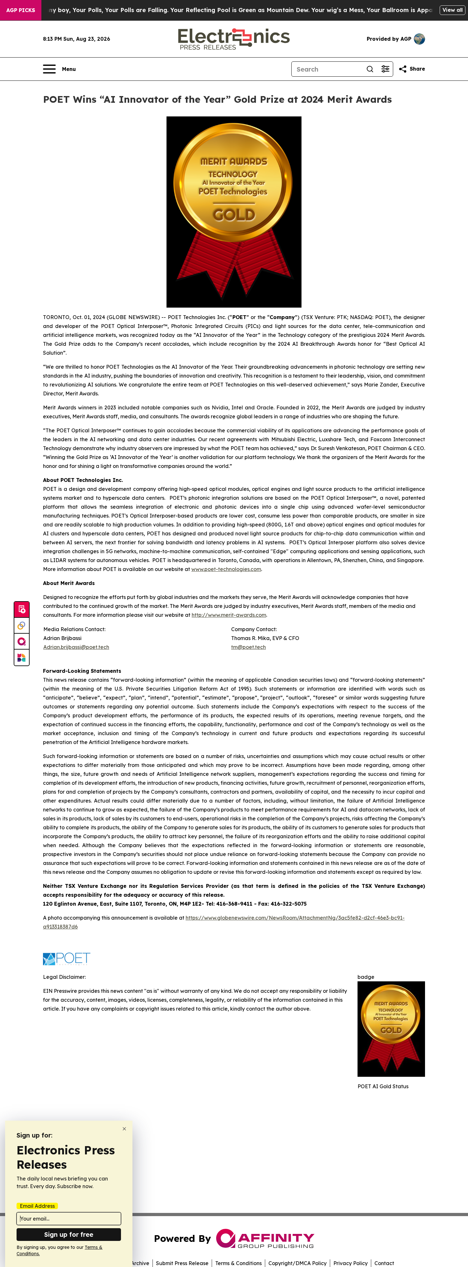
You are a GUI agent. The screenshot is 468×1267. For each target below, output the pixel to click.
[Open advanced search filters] (385, 69)
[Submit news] (21, 610)
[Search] (370, 69)
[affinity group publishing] (21, 642)
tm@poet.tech (248, 647)
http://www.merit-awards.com (229, 615)
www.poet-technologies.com (226, 569)
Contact (384, 1263)
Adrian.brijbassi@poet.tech (76, 647)
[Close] (124, 1129)
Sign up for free (68, 1234)
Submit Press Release (182, 1263)
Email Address (37, 1206)
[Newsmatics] (21, 657)
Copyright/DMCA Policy (297, 1263)
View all (453, 10)
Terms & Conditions (238, 1263)
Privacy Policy (350, 1263)
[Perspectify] (21, 626)
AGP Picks (20, 10)
